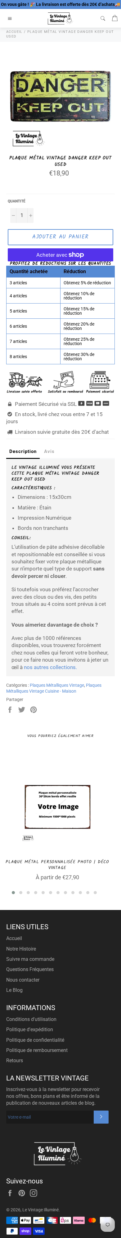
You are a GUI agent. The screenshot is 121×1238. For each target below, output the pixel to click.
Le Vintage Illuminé (40, 1209)
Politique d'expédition (29, 1029)
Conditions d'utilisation (31, 1019)
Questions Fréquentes (30, 969)
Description (23, 451)
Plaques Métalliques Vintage (57, 685)
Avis (49, 451)
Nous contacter (22, 980)
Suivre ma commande (30, 959)
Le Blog (14, 990)
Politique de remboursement (37, 1050)
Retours (14, 1060)
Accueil (14, 938)
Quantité (16, 201)
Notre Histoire (21, 949)
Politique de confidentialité (35, 1040)
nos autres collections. (50, 667)
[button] (13, 893)
